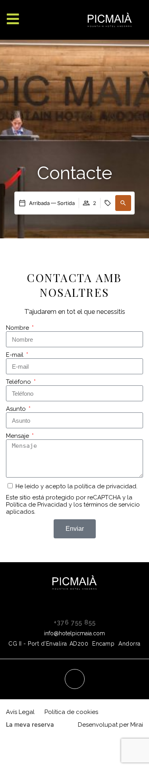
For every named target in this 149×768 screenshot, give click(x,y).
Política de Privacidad (36, 504)
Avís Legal (20, 712)
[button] (123, 203)
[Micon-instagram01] (75, 679)
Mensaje (18, 435)
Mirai (136, 724)
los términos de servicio (107, 504)
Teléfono (19, 381)
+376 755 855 (75, 622)
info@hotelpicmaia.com (74, 633)
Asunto (16, 408)
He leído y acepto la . (76, 486)
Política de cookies (71, 712)
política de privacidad (105, 486)
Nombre (18, 327)
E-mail (15, 354)
